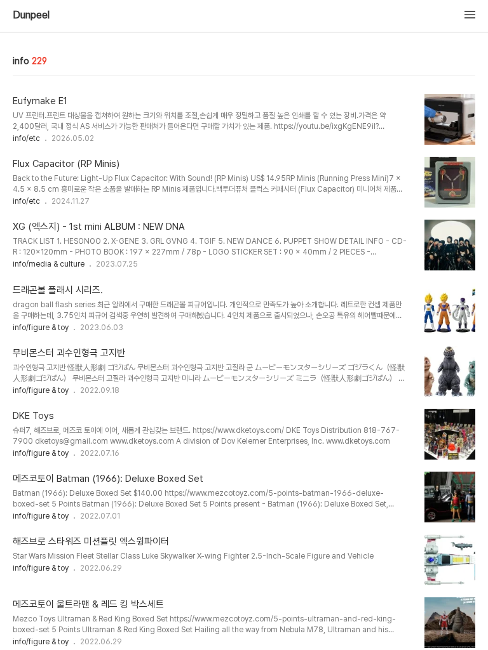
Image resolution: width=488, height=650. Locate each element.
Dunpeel (31, 15)
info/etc (26, 138)
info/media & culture (49, 264)
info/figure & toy (41, 327)
